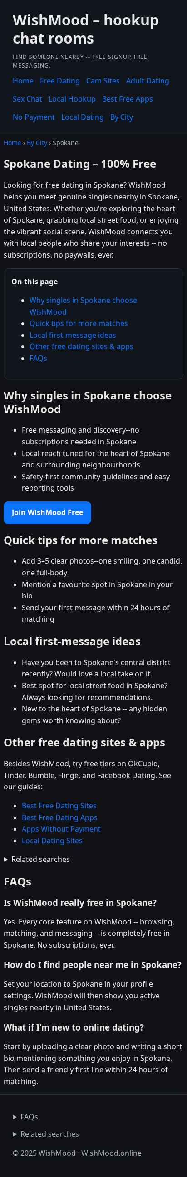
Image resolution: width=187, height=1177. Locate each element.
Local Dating (82, 117)
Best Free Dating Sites (59, 806)
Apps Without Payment (61, 829)
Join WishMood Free (47, 512)
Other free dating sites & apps (81, 346)
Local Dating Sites (52, 841)
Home (23, 81)
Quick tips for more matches (79, 323)
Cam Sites (103, 81)
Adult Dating (147, 81)
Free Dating (60, 81)
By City (121, 117)
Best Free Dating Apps (60, 817)
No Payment (34, 117)
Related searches (40, 859)
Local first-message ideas (73, 335)
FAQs (38, 358)
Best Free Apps (127, 99)
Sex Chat (27, 99)
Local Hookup (72, 99)
